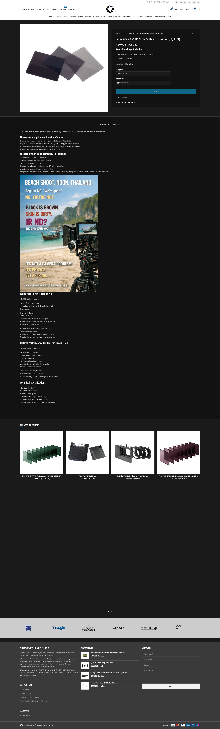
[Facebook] (176, 2)
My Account (24, 689)
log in (28, 715)
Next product (195, 34)
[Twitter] (125, 102)
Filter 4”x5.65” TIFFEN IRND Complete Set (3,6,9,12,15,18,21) (41, 476)
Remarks (116, 124)
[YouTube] (189, 2)
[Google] (129, 102)
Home (118, 33)
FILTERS (124, 33)
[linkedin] (194, 2)
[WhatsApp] (198, 2)
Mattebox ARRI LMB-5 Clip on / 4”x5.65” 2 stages (132, 476)
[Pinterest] (135, 102)
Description (104, 124)
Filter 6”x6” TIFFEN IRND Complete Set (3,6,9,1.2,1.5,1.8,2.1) (178, 476)
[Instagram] (185, 2)
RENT (156, 91)
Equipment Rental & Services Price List (33, 701)
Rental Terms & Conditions (29, 697)
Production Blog (26, 693)
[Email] (181, 2)
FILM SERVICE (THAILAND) (45, 725)
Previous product (190, 34)
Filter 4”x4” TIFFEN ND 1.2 (87, 476)
